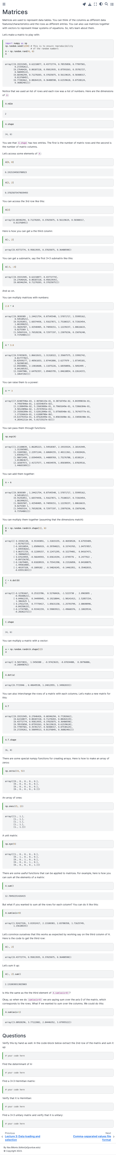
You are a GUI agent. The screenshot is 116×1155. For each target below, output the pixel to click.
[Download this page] (90, 4)
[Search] (106, 3)
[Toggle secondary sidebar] (112, 4)
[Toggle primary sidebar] (4, 4)
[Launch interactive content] (84, 4)
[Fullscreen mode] (95, 4)
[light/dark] (101, 3)
